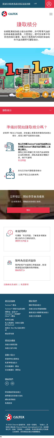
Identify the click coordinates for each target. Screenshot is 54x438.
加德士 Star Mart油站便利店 (15, 329)
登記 (28, 210)
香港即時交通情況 (12, 359)
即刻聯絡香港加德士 (13, 392)
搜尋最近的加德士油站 (14, 396)
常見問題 (22, 160)
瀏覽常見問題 (20, 241)
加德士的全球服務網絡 (37, 309)
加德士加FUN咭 (11, 348)
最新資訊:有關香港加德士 (39, 312)
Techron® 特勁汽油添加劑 (15, 309)
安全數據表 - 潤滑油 (12, 370)
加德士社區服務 (35, 316)
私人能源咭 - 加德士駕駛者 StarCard (14, 324)
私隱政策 (8, 403)
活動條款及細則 (10, 284)
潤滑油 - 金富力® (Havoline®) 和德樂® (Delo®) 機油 (13, 314)
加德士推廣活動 (11, 345)
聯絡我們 (19, 270)
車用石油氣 (9, 320)
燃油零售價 (9, 334)
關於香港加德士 (35, 305)
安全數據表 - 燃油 (12, 366)
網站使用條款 (10, 399)
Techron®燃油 (10, 305)
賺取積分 (7, 110)
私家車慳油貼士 (11, 363)
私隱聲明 (25, 284)
